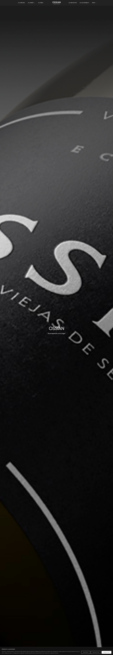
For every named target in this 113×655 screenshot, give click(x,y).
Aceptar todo (106, 652)
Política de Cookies (63, 653)
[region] (56, 651)
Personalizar (85, 652)
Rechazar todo (96, 652)
